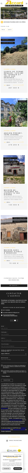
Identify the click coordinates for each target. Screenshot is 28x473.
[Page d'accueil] (14, 3)
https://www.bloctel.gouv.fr (15, 419)
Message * (5, 357)
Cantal (12, 11)
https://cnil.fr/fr (4, 408)
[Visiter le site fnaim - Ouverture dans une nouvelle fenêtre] (19, 450)
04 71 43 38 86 (6, 310)
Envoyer (7, 380)
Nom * (3, 326)
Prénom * (4, 332)
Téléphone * (5, 344)
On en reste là (17, 454)
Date (10, 29)
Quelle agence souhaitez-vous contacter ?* (12, 351)
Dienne (17, 11)
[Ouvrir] (1, 3)
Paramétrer (6, 468)
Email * (3, 338)
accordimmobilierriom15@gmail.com (11, 312)
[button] (11, 320)
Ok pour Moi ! (17, 468)
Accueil (3, 11)
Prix (3, 29)
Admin (23, 469)
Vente (8, 11)
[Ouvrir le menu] (26, 3)
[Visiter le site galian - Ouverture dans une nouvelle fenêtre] (11, 450)
